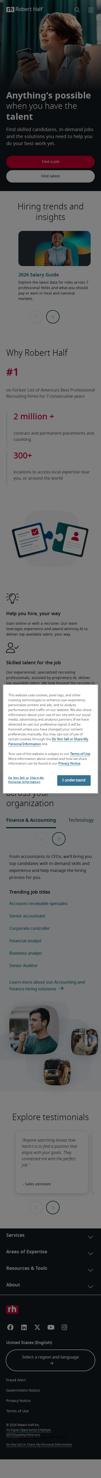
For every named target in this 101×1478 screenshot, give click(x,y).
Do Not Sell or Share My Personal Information (26, 779)
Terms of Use (80, 754)
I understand (74, 780)
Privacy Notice (69, 763)
